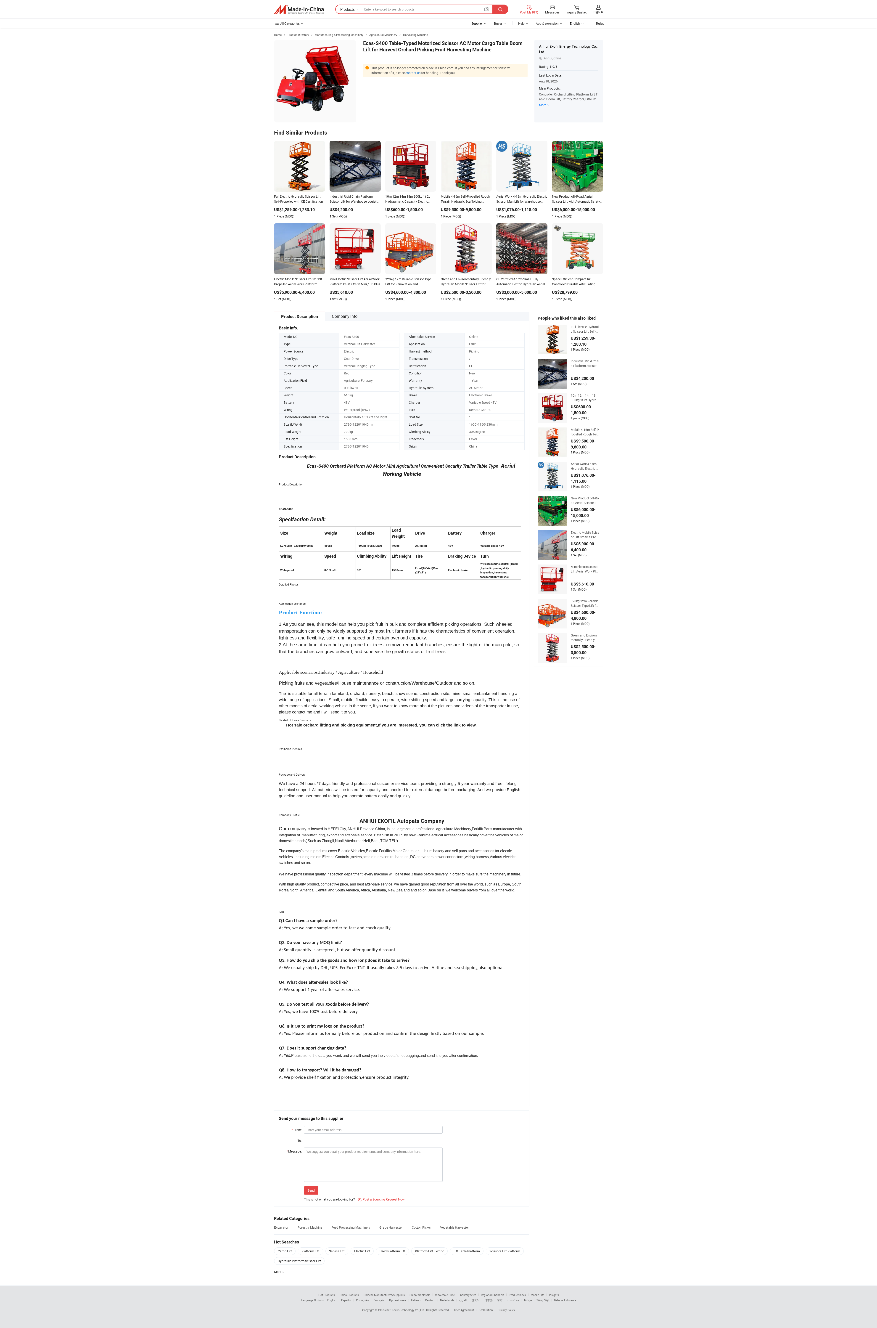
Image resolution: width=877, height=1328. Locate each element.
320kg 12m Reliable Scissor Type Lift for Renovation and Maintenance (585, 603)
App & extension (547, 23)
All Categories (290, 23)
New (472, 373)
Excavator (281, 1227)
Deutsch (430, 1300)
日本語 (488, 1300)
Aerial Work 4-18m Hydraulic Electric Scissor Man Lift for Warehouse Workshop (585, 466)
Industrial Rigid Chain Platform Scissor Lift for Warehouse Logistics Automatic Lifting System (585, 363)
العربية (463, 1300)
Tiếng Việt (542, 1300)
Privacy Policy (506, 1310)
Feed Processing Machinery (350, 1227)
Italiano (415, 1300)
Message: (294, 1151)
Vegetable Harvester (454, 1227)
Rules (600, 23)
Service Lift (337, 1251)
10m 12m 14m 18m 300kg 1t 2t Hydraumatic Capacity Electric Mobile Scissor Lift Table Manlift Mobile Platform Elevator (585, 397)
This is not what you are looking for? (329, 1199)
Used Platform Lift (392, 1251)
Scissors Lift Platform (504, 1251)
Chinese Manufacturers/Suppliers (384, 1295)
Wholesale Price (445, 1295)
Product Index (517, 1295)
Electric (349, 351)
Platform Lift (310, 1251)
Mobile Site (537, 1295)
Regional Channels (492, 1295)
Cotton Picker (421, 1227)
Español (346, 1300)
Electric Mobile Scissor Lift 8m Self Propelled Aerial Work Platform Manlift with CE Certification (585, 534)
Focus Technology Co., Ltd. (408, 1310)
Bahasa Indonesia (565, 1300)
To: (300, 1140)
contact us (412, 73)
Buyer (498, 23)
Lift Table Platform (467, 1251)
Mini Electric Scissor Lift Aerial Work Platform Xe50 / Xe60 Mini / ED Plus (585, 569)
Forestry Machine (310, 1227)
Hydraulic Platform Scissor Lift (299, 1261)
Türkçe (528, 1300)
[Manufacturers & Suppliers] (299, 9)
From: (296, 1130)
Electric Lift (362, 1251)
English (331, 1300)
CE (471, 366)
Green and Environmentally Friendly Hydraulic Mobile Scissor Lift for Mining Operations (585, 637)
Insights (554, 1295)
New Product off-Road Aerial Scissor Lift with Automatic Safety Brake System (585, 500)
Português (362, 1300)
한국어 (475, 1300)
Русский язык (397, 1300)
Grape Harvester (391, 1227)
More (542, 105)
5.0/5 (553, 67)
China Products (349, 1295)
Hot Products (326, 1295)
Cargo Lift (285, 1251)
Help (521, 23)
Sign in (598, 12)
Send (311, 1190)
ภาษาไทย (513, 1300)
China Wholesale (419, 1295)
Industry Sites (468, 1295)
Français (379, 1300)
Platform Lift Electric (429, 1251)
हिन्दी (499, 1300)
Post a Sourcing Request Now (381, 1199)
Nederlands (447, 1300)
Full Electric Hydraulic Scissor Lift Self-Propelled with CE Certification (585, 329)
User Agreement (464, 1310)
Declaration (486, 1310)
